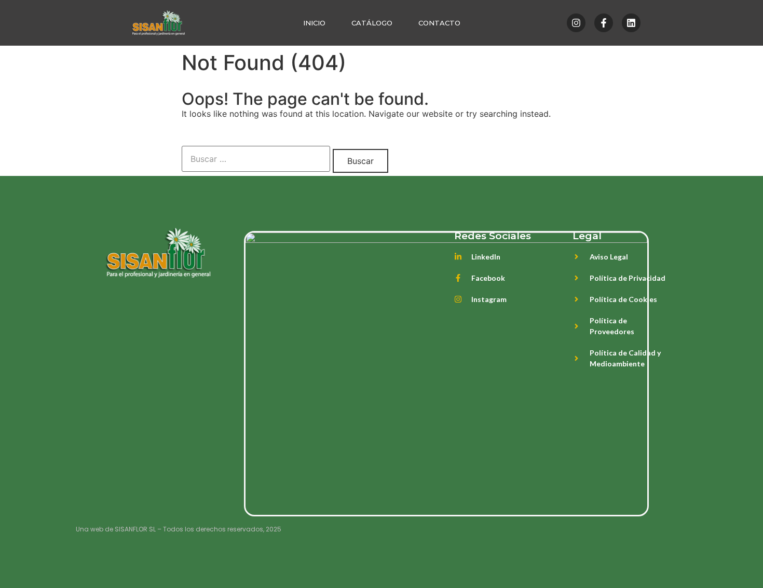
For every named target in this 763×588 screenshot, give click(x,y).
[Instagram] (576, 22)
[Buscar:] (256, 159)
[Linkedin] (631, 22)
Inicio (314, 23)
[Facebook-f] (603, 22)
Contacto (439, 23)
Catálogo (371, 23)
